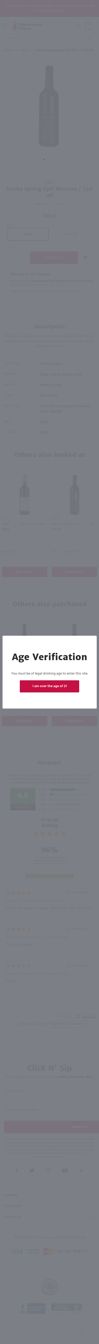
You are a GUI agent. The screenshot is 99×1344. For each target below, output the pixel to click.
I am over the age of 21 (49, 686)
